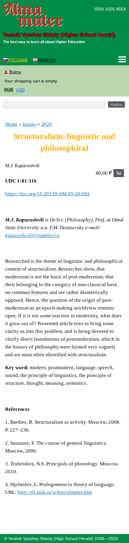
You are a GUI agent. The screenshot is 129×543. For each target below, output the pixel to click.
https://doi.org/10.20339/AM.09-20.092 (47, 194)
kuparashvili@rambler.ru (32, 235)
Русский (18, 60)
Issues (29, 124)
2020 (46, 124)
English (47, 60)
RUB (8, 90)
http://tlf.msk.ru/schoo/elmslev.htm (55, 492)
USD (20, 90)
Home (11, 124)
